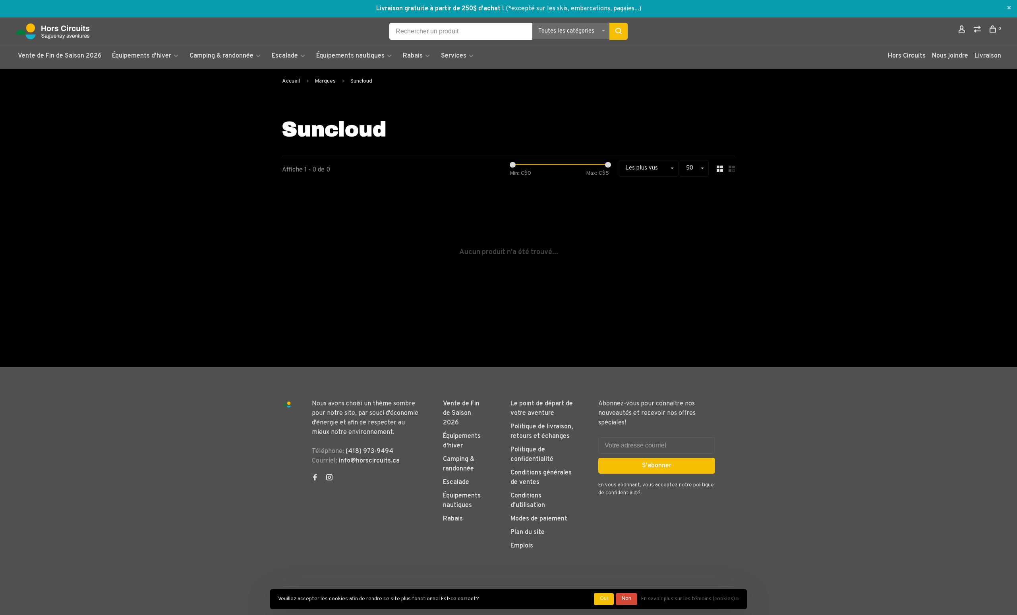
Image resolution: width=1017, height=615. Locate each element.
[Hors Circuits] (287, 405)
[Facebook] (315, 478)
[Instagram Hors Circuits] (329, 478)
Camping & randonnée (221, 56)
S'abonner (656, 466)
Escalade (285, 56)
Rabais (413, 56)
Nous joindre (950, 56)
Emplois (521, 546)
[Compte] (962, 30)
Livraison (987, 56)
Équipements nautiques (350, 56)
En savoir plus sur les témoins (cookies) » (690, 599)
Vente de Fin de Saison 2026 (60, 56)
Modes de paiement (538, 519)
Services (453, 56)
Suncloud (361, 81)
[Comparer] (978, 30)
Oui (604, 599)
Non (626, 599)
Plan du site (527, 532)
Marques (325, 81)
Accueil (291, 81)
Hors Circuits (907, 56)
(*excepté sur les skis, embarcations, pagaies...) (573, 9)
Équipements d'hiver (141, 56)
